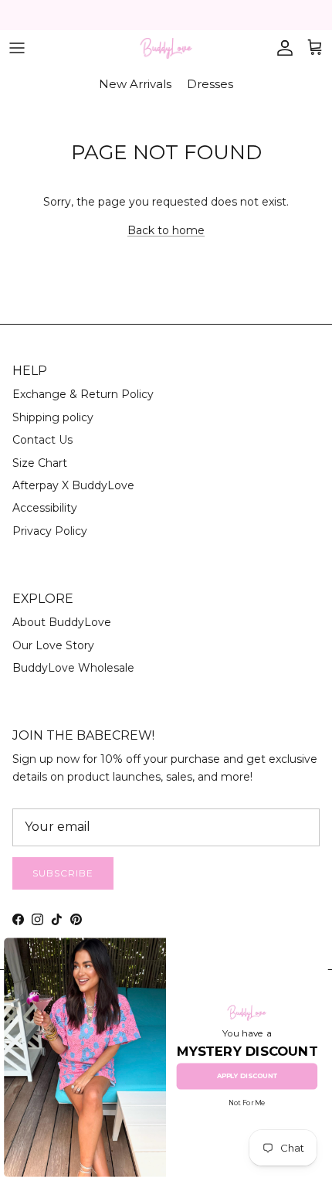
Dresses (210, 84)
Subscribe (62, 873)
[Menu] (17, 48)
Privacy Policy (49, 531)
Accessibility (44, 508)
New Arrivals (135, 84)
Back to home (166, 230)
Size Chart (39, 463)
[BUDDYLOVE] (166, 48)
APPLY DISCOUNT (247, 1076)
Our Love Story (53, 645)
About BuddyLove (61, 622)
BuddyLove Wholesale (73, 668)
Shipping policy (52, 417)
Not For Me (247, 1104)
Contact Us (42, 440)
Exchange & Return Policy (83, 394)
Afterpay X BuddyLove (73, 485)
